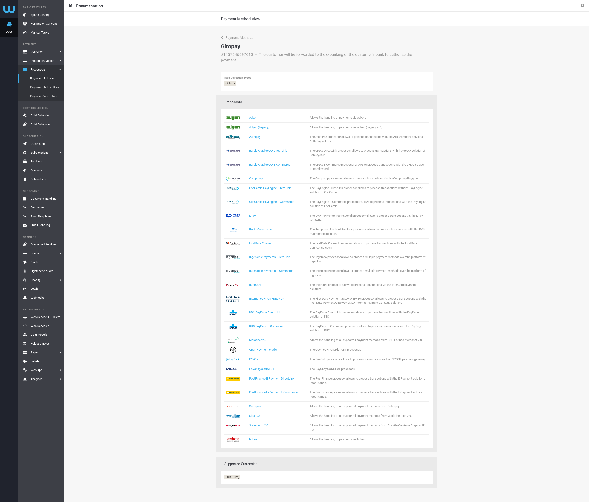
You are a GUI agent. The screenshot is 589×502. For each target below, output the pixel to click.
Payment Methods (239, 38)
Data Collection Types (237, 77)
